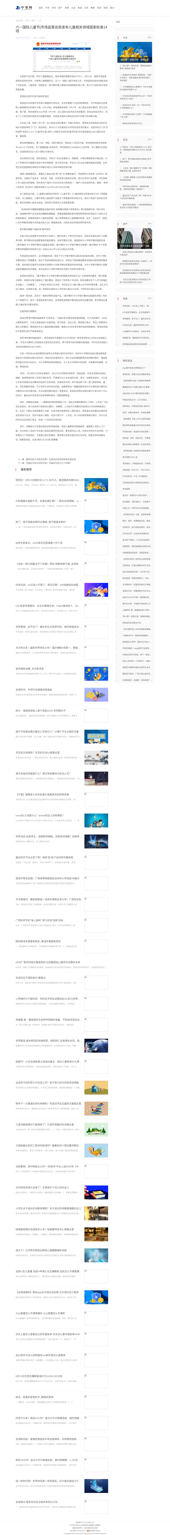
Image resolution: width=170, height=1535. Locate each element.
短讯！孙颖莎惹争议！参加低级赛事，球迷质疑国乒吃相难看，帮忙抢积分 (137, 413)
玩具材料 (64, 446)
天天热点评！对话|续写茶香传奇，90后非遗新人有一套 (137, 534)
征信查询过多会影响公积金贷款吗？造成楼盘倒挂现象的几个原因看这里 (136, 271)
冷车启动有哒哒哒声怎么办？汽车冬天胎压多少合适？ (136, 97)
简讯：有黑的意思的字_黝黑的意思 (34, 1397)
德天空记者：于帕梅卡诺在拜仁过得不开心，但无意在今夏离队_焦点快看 (137, 604)
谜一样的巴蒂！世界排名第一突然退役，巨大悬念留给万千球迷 (49, 1481)
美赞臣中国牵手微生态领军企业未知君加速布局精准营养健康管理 (137, 667)
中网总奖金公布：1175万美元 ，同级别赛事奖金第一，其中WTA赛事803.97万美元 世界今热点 (137, 400)
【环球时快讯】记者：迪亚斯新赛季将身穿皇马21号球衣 (137, 514)
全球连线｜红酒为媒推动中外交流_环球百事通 (137, 565)
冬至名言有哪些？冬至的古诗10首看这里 (38, 752)
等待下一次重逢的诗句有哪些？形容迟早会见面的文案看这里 (48, 1103)
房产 (60, 8)
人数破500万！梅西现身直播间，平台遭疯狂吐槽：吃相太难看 (137, 636)
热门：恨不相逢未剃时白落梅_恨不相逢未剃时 (41, 522)
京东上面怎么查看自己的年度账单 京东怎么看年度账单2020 (48, 1334)
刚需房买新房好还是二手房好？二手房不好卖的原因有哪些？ (136, 262)
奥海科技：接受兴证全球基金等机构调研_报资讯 (137, 374)
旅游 (80, 8)
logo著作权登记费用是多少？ (134, 368)
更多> (150, 37)
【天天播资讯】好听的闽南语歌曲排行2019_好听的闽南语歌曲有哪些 (137, 629)
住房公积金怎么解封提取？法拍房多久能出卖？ (136, 253)
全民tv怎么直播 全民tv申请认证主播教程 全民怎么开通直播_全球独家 (49, 1271)
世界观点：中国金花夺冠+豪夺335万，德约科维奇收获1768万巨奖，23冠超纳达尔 (137, 406)
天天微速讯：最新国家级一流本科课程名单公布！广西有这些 (48, 899)
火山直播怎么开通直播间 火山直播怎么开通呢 (40, 1313)
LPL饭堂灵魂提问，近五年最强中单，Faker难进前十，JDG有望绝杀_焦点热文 (49, 605)
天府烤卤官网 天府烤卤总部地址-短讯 (137, 483)
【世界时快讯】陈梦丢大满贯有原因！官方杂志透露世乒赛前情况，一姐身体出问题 (137, 559)
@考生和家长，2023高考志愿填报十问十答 (39, 543)
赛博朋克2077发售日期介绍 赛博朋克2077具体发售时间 (137, 387)
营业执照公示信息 (94, 1531)
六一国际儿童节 (43, 446)
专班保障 (126, 489)
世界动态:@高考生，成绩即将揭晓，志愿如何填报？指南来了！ (49, 836)
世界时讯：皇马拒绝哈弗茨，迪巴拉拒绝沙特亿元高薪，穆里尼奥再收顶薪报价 (137, 527)
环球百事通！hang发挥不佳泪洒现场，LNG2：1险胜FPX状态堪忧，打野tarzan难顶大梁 (137, 648)
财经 (106, 8)
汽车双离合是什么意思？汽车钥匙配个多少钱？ (136, 115)
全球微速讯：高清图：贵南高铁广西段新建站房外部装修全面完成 (137, 680)
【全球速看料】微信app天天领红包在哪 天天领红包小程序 (47, 1292)
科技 (99, 8)
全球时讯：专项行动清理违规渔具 (34, 689)
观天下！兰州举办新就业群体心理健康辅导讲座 (41, 1250)
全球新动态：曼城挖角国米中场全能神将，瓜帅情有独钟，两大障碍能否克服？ (49, 1439)
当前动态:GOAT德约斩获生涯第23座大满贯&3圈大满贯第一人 (137, 393)
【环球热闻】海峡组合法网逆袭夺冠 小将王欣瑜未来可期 (137, 451)
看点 (112, 8)
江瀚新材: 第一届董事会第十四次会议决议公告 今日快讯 (137, 610)
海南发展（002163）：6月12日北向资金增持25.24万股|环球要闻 (137, 470)
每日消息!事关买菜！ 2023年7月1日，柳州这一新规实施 (137, 572)
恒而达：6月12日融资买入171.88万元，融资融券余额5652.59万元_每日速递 (49, 480)
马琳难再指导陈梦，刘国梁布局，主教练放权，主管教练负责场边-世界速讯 (137, 553)
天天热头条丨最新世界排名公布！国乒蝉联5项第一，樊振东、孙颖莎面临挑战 (49, 647)
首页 (41, 8)
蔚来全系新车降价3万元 (132, 123)
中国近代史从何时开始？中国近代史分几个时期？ (49, 463)
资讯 (54, 8)
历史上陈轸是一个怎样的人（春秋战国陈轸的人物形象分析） (137, 661)
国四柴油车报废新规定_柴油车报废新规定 (38, 941)
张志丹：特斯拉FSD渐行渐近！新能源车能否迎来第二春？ (137, 495)
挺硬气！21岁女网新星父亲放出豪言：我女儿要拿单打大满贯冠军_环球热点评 (49, 1061)
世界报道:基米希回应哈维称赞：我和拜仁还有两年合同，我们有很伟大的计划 (49, 1040)
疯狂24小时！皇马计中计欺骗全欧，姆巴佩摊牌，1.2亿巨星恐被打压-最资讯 (49, 1460)
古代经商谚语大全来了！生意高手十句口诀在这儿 (42, 1187)
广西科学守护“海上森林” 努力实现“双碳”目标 (39, 920)
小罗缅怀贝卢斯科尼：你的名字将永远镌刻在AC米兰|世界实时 (49, 998)
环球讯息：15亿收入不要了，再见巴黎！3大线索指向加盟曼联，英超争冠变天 (49, 584)
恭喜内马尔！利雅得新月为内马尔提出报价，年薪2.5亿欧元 (137, 591)
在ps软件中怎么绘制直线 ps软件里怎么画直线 (40, 1355)
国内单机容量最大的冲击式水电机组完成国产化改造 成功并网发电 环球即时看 (137, 425)
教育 (93, 8)
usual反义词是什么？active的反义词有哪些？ (40, 815)
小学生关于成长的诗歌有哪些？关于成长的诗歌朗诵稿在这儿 (48, 1208)
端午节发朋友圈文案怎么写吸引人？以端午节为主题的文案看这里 (49, 731)
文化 (86, 8)
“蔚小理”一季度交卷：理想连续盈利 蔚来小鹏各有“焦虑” (135, 67)
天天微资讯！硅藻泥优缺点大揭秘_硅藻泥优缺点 (137, 585)
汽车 (47, 8)
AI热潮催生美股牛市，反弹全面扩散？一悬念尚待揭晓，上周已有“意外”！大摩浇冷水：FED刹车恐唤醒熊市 (49, 501)
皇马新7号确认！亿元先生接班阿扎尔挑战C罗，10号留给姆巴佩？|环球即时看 (137, 540)
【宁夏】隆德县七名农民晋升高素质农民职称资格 (42, 794)
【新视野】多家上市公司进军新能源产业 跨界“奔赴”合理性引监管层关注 (137, 419)
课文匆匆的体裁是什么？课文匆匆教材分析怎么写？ (43, 773)
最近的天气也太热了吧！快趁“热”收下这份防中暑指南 (44, 857)
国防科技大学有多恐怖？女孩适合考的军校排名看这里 (51, 459)
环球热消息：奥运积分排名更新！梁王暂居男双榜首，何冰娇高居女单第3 (137, 432)
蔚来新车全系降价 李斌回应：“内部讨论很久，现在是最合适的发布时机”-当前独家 (135, 77)
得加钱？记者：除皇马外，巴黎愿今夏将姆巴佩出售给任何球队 (137, 438)
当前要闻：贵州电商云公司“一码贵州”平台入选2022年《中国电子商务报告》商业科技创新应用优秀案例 (49, 1166)
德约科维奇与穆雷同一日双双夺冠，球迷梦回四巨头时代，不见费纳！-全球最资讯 (137, 444)
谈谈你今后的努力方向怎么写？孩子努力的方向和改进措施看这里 (49, 1082)
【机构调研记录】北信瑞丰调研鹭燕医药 (137, 381)
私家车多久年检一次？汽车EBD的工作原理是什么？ (135, 106)
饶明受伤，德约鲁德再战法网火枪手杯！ (137, 546)
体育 (67, 8)
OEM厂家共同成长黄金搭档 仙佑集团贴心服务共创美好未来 (48, 962)
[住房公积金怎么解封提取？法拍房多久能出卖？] (134, 238)
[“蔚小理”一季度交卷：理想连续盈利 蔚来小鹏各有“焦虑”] (134, 52)
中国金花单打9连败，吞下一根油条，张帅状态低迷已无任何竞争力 (137, 655)
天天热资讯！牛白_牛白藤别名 (135, 476)
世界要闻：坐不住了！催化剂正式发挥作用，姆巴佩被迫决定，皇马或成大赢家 (49, 626)
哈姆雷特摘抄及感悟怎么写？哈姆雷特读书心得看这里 (45, 1229)
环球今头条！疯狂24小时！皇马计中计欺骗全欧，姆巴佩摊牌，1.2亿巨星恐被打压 (49, 1418)
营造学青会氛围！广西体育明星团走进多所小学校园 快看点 (47, 878)
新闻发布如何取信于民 (131, 623)
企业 (73, 8)
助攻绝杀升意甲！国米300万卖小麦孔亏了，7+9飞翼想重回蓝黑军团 (137, 642)
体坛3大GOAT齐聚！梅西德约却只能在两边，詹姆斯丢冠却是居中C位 (137, 597)
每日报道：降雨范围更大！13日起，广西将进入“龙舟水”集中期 (137, 578)
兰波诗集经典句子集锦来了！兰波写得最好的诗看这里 (45, 1124)
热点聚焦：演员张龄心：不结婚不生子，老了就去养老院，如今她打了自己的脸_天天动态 (137, 502)
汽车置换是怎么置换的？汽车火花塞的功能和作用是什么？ (136, 88)
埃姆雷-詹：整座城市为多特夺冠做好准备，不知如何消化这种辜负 (49, 1019)
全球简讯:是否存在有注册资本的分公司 (37, 1502)
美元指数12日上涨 (130, 457)
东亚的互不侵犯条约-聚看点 (31, 977)
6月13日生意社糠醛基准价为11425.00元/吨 (39, 1376)
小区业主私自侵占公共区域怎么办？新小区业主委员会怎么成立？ (136, 280)
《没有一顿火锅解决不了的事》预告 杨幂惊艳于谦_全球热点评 (49, 564)
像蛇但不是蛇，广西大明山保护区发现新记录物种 (137, 674)
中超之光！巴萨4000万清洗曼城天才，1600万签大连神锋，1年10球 (137, 508)
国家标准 (31, 446)
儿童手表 (55, 446)
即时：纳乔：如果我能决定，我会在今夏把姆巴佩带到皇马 (137, 521)
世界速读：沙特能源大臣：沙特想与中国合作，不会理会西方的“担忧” (137, 464)
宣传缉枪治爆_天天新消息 (30, 668)
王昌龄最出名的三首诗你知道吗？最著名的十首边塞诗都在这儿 (49, 1145)
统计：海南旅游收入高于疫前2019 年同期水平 (41, 710)
